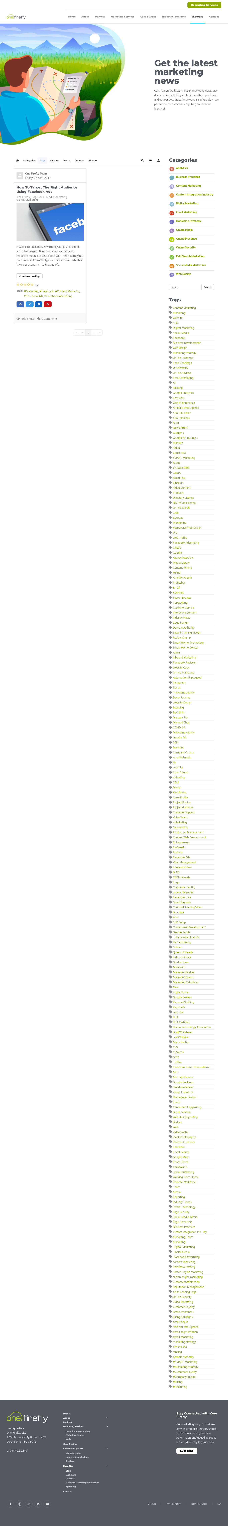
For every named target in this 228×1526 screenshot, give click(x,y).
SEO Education (182, 412)
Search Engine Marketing (188, 1272)
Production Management (188, 832)
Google (177, 552)
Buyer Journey (181, 697)
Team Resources (199, 1504)
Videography (180, 1132)
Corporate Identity (184, 887)
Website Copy (181, 667)
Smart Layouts (182, 902)
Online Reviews (182, 372)
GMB (176, 1057)
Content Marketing (68, 291)
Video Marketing (183, 1302)
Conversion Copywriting (187, 1107)
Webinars (71, 1475)
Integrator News (182, 867)
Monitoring (179, 522)
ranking (177, 1352)
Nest (176, 987)
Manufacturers (73, 1453)
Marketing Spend (183, 977)
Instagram (179, 682)
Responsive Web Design (187, 527)
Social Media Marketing (52, 196)
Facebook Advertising (59, 296)
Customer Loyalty (184, 1307)
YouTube (178, 1012)
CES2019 (178, 1052)
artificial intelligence (185, 1327)
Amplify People (182, 577)
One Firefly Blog (27, 196)
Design (177, 787)
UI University (180, 367)
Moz (175, 1072)
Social (177, 687)
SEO (175, 323)
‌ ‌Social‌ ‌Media (181, 1252)
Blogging (178, 432)
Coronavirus (180, 1167)
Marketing (32, 291)
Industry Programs (73, 1448)
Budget (177, 1122)
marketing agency (184, 692)
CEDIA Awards (181, 877)
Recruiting (179, 477)
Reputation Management (188, 1287)
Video (176, 447)
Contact (214, 16)
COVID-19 (179, 727)
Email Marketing (186, 212)
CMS (176, 512)
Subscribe (186, 1450)
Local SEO (179, 452)
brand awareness (183, 1087)
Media (177, 1192)
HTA (175, 1017)
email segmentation (185, 1332)
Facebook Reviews (184, 662)
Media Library (181, 562)
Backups (178, 517)
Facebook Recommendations (191, 1067)
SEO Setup (179, 922)
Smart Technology (184, 1207)
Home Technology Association (192, 1027)
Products (178, 492)
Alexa (176, 652)
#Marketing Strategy (185, 1366)
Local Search (181, 1152)
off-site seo (180, 1347)
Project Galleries (183, 807)
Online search (181, 507)
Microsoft (179, 967)
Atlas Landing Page (184, 1292)
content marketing (184, 1262)
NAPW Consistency (184, 502)
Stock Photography (184, 1137)
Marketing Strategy (188, 221)
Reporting (179, 1197)
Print (176, 917)
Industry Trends (182, 1202)
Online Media (184, 229)
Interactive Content (184, 612)
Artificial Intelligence (186, 407)
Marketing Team (183, 1237)
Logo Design (180, 622)
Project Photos (182, 802)
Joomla (178, 767)
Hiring (176, 572)
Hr (174, 762)
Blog (176, 422)
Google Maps (181, 1157)
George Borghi (181, 932)
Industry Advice (182, 957)
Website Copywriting (185, 1117)
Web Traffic (180, 537)
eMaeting (179, 777)
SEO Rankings (181, 417)
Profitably (179, 582)
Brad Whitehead (182, 1032)
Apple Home (180, 992)
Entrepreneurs (181, 842)
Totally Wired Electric (186, 937)
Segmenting (180, 827)
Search (207, 287)
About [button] (85, 16)
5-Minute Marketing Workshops (82, 1482)
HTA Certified (181, 1022)
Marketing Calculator (186, 982)
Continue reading (29, 276)
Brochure (178, 912)
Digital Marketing (27, 199)
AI (174, 382)
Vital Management (184, 862)
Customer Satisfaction (186, 1282)
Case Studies (148, 16)
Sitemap (152, 1504)
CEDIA (177, 472)
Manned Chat (181, 722)
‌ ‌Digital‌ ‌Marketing (184, 1247)
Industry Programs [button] (174, 16)
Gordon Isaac (181, 962)
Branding (178, 707)
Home (72, 16)
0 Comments (49, 318)
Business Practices (188, 176)
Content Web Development (189, 837)
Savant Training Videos (187, 632)
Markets (100, 16)
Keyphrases (180, 792)
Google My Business (185, 437)
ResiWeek (179, 847)
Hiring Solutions (183, 1317)
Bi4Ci (176, 872)
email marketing (183, 1337)
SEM (176, 742)
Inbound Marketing (184, 657)
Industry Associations (77, 1457)
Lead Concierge (182, 362)
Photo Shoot (180, 1162)
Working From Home (186, 1177)
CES (175, 1047)
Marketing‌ (179, 1242)
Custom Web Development (189, 927)
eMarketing (180, 822)
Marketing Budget (184, 972)
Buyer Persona (181, 1112)
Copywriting (180, 602)
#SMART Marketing (185, 1361)
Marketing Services (73, 1426)
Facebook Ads (34, 296)
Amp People (180, 1322)
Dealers (70, 1461)
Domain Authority (183, 627)
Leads (176, 1102)
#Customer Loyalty (185, 1371)
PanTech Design (182, 942)
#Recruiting (180, 1386)
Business (178, 747)
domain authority (183, 1356)
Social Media (181, 333)
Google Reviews (182, 997)
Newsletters (180, 427)
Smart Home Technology (188, 642)
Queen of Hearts (183, 952)
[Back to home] (17, 16)
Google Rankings (183, 1082)
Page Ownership (182, 1222)
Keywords (179, 1007)
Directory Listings (183, 497)
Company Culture (183, 752)
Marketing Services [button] (123, 16)
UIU (175, 532)
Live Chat (178, 397)
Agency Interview (183, 557)
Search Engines (182, 597)
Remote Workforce (184, 1182)
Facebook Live (182, 897)
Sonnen (177, 947)
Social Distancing (183, 1172)
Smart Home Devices (186, 647)
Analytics (182, 168)
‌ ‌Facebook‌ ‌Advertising (186, 1257)
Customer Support (184, 812)
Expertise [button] (197, 16)
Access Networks (183, 892)
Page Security (181, 1212)
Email (176, 587)
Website (178, 318)
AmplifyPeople (182, 757)
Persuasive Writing (184, 1267)
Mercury (178, 442)
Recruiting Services (204, 4)
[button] (93, 160)
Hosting (178, 387)
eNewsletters (181, 467)
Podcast (178, 852)
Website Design (182, 702)
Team (176, 1187)
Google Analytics (183, 392)
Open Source (180, 772)
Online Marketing (183, 672)
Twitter (177, 1062)
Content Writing (182, 567)
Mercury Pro (180, 717)
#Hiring (177, 1381)
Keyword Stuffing (183, 1002)
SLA (219, 1504)
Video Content (181, 487)
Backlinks (179, 712)
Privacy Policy (173, 1504)
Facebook (48, 291)
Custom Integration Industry (194, 194)
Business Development (187, 342)
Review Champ (182, 637)
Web (175, 1127)
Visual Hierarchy (183, 1092)
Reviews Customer (184, 1142)
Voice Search (180, 817)
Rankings (178, 592)
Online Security (186, 247)
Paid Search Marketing (190, 256)
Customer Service (183, 607)
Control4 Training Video (187, 907)
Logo (176, 882)
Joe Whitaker (181, 1037)
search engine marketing (188, 1277)
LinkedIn (178, 482)
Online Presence (186, 238)
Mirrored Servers (183, 1077)
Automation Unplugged (187, 677)
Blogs (176, 462)
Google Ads (180, 737)
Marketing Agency (184, 732)
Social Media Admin (185, 1217)
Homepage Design (184, 1097)
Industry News (181, 617)
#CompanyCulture (184, 1376)
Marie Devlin (180, 1042)
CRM (176, 782)
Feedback (179, 1147)
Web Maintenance (184, 402)
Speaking (71, 1486)
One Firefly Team (36, 173)
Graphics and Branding (78, 1431)
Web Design (183, 274)
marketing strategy (184, 1342)
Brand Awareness (183, 1312)
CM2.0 (177, 547)
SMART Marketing (184, 457)
